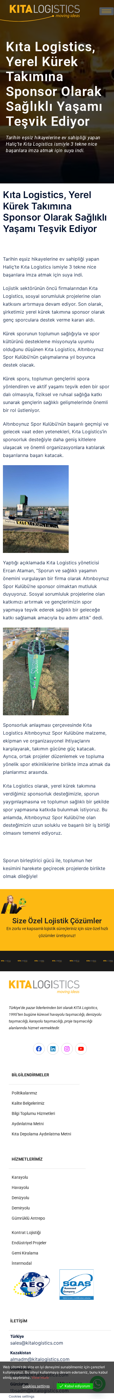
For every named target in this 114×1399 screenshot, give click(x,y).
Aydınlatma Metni (28, 1123)
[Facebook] (39, 1049)
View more (40, 1377)
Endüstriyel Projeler (29, 1242)
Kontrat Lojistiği (26, 1232)
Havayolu (20, 1187)
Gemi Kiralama (25, 1253)
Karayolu (20, 1177)
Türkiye (17, 1336)
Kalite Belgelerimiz (28, 1103)
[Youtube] (81, 1049)
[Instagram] (67, 1049)
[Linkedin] (53, 1049)
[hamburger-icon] (106, 11)
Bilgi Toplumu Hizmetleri (33, 1113)
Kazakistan (20, 1352)
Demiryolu (21, 1208)
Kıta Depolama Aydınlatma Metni (41, 1134)
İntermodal (22, 1263)
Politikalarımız (24, 1093)
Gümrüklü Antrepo (28, 1218)
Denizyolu (20, 1197)
